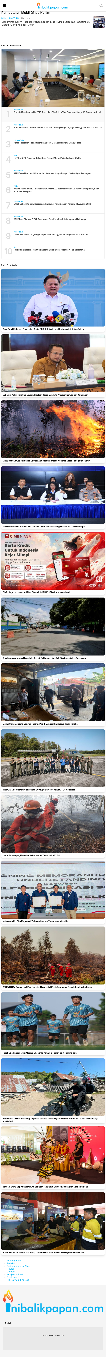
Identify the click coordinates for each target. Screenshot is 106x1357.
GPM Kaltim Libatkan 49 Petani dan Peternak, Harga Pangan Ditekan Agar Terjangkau (52, 173)
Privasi (10, 1268)
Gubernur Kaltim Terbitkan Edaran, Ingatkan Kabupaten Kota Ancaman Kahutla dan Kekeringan (45, 395)
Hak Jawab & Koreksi (18, 1280)
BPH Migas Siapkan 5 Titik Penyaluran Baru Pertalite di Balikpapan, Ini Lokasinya (50, 219)
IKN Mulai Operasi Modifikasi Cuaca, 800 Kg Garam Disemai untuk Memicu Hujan (39, 790)
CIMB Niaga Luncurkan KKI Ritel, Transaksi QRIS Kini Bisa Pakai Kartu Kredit (37, 592)
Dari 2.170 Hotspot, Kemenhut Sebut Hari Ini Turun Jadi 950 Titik (32, 855)
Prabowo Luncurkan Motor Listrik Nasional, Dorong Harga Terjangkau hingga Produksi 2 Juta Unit (58, 127)
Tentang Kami (14, 1260)
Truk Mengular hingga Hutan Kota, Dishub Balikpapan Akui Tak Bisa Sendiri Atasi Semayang (44, 658)
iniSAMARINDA (13, 18)
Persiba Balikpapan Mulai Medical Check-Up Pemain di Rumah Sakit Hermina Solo (40, 1053)
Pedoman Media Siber (18, 1266)
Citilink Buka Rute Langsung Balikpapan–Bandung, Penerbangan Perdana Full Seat (51, 234)
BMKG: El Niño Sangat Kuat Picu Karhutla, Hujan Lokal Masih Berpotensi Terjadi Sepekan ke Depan (47, 987)
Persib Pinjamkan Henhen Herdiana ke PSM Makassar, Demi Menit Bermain (47, 143)
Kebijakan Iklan (15, 1274)
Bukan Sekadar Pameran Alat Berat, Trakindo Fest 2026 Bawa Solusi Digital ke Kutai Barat (43, 1252)
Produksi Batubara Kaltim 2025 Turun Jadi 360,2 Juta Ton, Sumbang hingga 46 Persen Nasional (57, 112)
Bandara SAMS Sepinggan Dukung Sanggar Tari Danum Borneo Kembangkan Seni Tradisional (45, 1187)
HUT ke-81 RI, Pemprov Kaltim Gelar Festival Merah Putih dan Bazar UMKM (47, 158)
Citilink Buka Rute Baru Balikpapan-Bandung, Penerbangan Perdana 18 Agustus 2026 (52, 204)
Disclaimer (12, 1277)
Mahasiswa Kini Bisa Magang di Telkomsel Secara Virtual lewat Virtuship (35, 921)
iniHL (3, 18)
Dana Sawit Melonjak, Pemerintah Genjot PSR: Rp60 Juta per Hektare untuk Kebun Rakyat (43, 329)
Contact (11, 1271)
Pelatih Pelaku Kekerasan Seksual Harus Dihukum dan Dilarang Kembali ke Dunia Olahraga (44, 526)
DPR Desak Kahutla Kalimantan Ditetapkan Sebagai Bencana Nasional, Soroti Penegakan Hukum (46, 461)
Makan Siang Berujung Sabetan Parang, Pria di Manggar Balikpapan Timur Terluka (40, 724)
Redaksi (11, 1263)
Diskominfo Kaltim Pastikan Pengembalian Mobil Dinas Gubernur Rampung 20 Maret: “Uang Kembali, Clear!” (45, 23)
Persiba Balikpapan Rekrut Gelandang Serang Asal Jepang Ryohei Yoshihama (49, 250)
